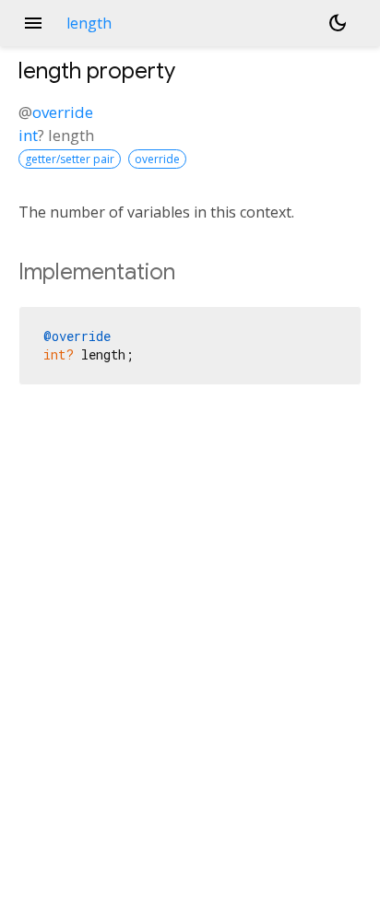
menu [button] (33, 23)
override (62, 112)
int (28, 135)
